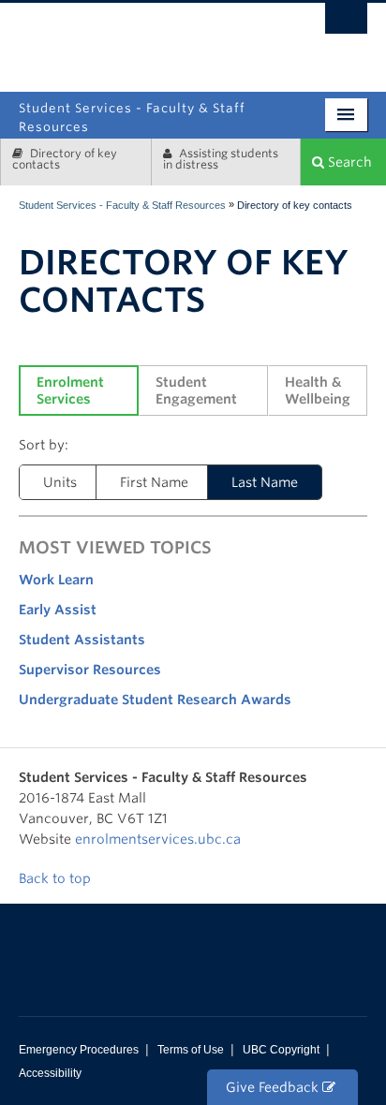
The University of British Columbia (250, 40)
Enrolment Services (72, 390)
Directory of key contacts (64, 158)
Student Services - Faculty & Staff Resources (122, 205)
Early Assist (57, 609)
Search (348, 162)
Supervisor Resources (90, 669)
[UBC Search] (346, 23)
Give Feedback (274, 1087)
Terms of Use (190, 1049)
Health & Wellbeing (317, 390)
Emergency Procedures (79, 1049)
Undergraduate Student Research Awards (155, 699)
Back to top (57, 878)
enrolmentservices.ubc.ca (158, 839)
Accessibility (50, 1073)
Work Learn (56, 579)
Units (60, 482)
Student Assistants (82, 639)
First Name (154, 482)
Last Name (264, 482)
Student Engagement (196, 390)
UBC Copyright (281, 1049)
